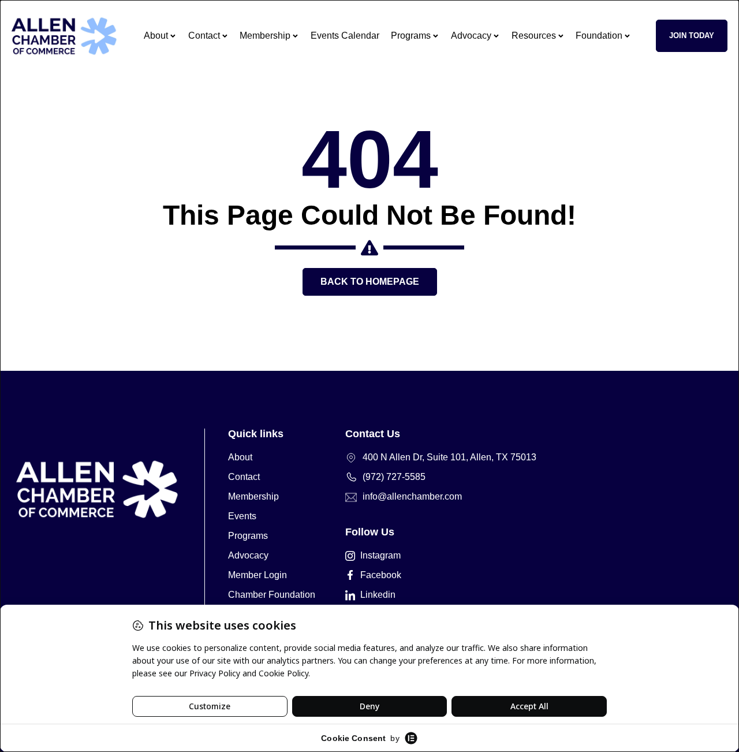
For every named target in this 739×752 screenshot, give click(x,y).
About (156, 35)
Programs (411, 35)
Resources (534, 35)
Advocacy (471, 35)
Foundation (599, 35)
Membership (265, 35)
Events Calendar (345, 35)
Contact (204, 35)
